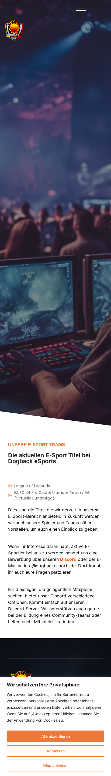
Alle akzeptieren (55, 736)
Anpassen (56, 751)
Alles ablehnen (55, 765)
